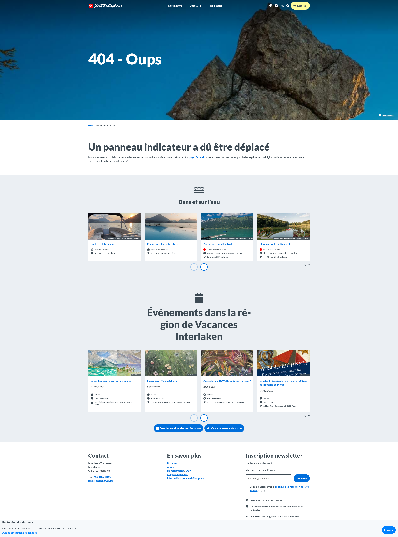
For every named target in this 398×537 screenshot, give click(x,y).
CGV (188, 470)
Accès (170, 466)
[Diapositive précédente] (194, 267)
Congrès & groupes (177, 474)
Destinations (175, 5)
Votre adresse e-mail (260, 469)
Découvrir (195, 5)
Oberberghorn (388, 115)
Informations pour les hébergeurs (185, 478)
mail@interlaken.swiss (100, 480)
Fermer (388, 530)
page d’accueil (196, 157)
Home (90, 125)
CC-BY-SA (137, 238)
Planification (215, 5)
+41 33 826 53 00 (101, 476)
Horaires (172, 463)
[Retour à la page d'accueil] (105, 5)
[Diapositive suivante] (204, 267)
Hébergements (175, 470)
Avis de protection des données (19, 532)
